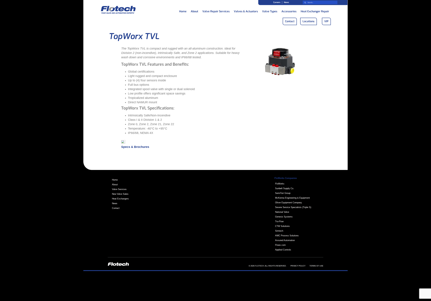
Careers (276, 2)
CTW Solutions (282, 226)
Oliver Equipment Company (288, 202)
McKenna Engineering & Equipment (292, 198)
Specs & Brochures (135, 147)
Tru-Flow (279, 221)
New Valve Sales (120, 194)
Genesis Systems (284, 216)
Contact (116, 208)
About (194, 10)
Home (183, 10)
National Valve (282, 212)
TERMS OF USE (316, 266)
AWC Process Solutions (287, 235)
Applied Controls (283, 249)
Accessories (288, 10)
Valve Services (119, 189)
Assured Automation (285, 240)
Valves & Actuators (246, 10)
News (286, 2)
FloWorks (279, 183)
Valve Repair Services (216, 10)
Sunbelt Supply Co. (284, 188)
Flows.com (280, 245)
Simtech (279, 231)
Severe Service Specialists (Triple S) (293, 207)
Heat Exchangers (120, 198)
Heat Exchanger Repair (315, 10)
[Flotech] (118, 10)
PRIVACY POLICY (297, 266)
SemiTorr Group (282, 193)
